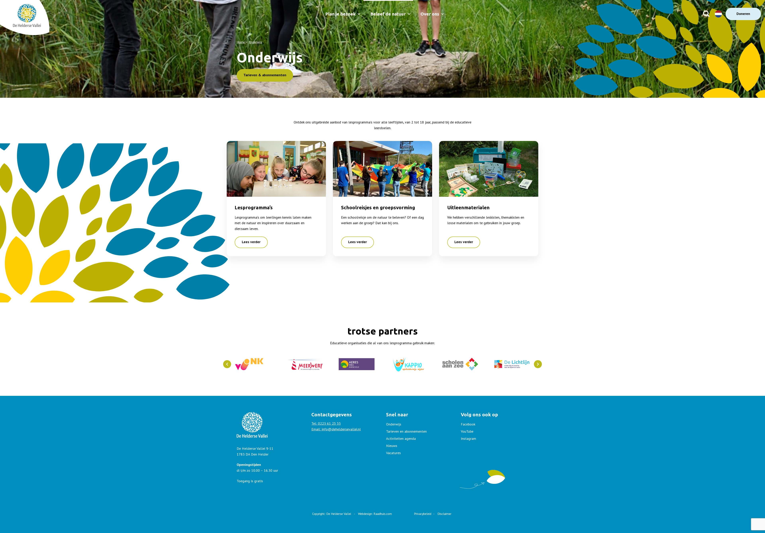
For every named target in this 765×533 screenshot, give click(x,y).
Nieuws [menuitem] (391, 445)
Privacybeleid (422, 514)
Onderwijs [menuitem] (393, 424)
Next (538, 364)
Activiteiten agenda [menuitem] (401, 438)
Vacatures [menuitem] (393, 453)
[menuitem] (495, 424)
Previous (227, 364)
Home (241, 42)
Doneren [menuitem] (743, 13)
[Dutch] (718, 14)
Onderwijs (255, 42)
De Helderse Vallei (338, 514)
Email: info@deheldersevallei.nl (336, 429)
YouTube (467, 431)
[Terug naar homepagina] (18, 14)
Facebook (468, 424)
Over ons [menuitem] (430, 13)
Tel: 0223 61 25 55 (326, 423)
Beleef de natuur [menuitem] (388, 13)
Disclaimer (444, 514)
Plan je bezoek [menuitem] (340, 13)
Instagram (468, 438)
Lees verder (251, 242)
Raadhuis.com (383, 514)
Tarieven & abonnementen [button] (264, 75)
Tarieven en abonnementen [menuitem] (406, 431)
